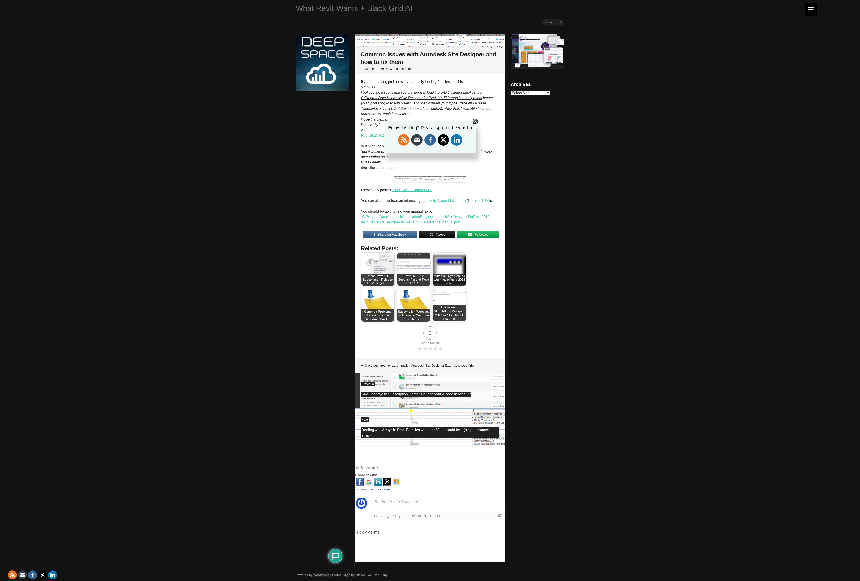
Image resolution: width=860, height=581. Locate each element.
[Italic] (382, 516)
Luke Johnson (403, 68)
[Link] (426, 516)
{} (431, 515)
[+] (437, 515)
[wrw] (537, 67)
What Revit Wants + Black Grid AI (354, 8)
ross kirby (468, 365)
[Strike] (394, 516)
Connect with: (366, 475)
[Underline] (388, 516)
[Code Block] (419, 516)
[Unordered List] (407, 516)
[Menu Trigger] (811, 9)
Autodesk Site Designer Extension (435, 365)
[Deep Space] (322, 89)
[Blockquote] (413, 516)
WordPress (321, 575)
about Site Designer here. (412, 190)
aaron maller (401, 365)
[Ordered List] (401, 516)
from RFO (482, 201)
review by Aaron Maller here (443, 201)
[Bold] (375, 516)
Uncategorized (375, 365)
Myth (346, 575)
